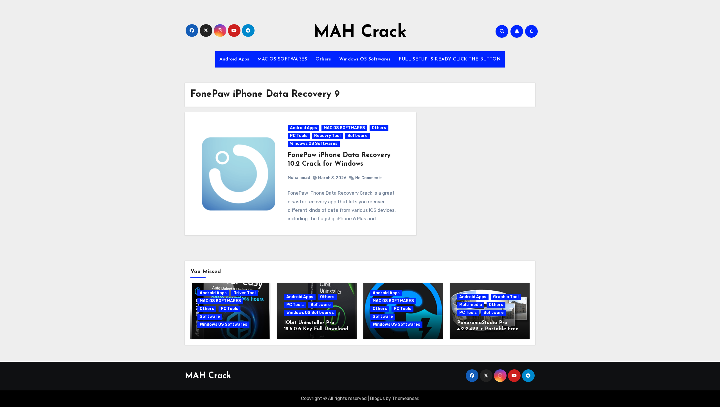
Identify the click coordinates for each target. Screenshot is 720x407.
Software (357, 135)
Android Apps (234, 59)
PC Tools (298, 135)
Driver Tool (244, 293)
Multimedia (470, 304)
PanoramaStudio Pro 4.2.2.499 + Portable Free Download (487, 329)
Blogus (377, 398)
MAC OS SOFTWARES (282, 59)
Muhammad (299, 177)
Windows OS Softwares (364, 59)
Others (323, 59)
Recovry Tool (327, 135)
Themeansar (405, 398)
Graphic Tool (506, 296)
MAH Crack (360, 32)
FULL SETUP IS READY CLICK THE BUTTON (450, 59)
